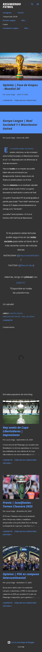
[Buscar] (32, 4)
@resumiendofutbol (28, 255)
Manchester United (12, 316)
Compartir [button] (7, 100)
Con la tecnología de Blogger (22, 642)
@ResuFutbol (26, 265)
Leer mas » (7, 463)
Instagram (7, 13)
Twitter (21, 13)
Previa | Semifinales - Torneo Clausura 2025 (18, 504)
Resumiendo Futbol (12, 5)
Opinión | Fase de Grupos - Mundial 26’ (20, 87)
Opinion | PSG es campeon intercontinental (21, 576)
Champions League (10, 28)
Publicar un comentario (25, 100)
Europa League (16, 313)
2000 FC (20, 283)
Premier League (9, 20)
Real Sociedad (28, 316)
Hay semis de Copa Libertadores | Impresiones (15, 431)
